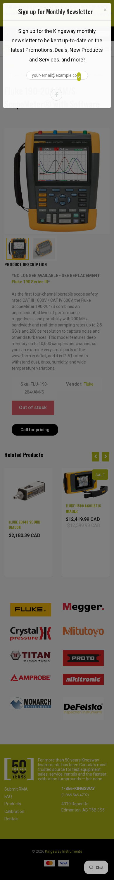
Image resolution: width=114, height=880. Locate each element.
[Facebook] (56, 95)
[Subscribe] (79, 76)
